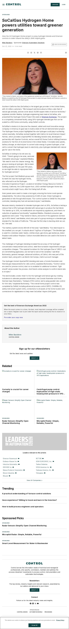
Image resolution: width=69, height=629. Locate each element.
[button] (3, 4)
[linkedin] (31, 53)
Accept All (34, 625)
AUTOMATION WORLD (36, 612)
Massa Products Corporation (13, 470)
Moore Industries (8, 473)
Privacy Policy (60, 620)
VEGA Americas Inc (42, 467)
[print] (66, 53)
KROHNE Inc (7, 467)
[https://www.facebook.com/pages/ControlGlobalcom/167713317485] (30, 603)
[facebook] (28, 53)
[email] (41, 53)
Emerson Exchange (49, 117)
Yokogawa (39, 473)
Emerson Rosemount (10, 458)
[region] (34, 623)
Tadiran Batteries (42, 464)
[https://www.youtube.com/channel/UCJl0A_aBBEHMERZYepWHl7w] (38, 603)
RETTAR (38, 458)
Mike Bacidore (7, 43)
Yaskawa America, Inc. (43, 470)
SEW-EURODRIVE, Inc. (44, 461)
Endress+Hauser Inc (10, 461)
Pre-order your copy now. (13, 317)
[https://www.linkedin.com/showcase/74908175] (33, 603)
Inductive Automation (10, 464)
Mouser (5, 476)
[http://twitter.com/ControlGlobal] (35, 603)
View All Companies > (34, 480)
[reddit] (38, 53)
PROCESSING (48, 612)
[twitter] (34, 53)
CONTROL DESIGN (22, 612)
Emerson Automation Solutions (33, 43)
